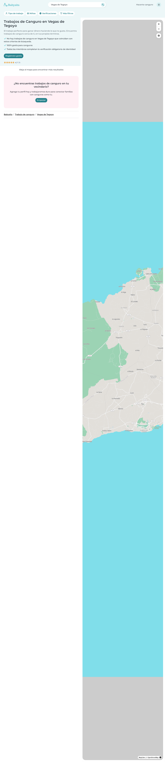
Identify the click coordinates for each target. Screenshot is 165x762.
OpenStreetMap (153, 757)
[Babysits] (11, 4)
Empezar (41, 100)
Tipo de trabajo (15, 13)
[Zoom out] (158, 29)
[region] (122, 390)
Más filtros (67, 13)
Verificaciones (49, 13)
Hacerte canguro (144, 4)
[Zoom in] (158, 24)
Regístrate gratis (13, 56)
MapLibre (142, 757)
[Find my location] (158, 35)
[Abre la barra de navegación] (159, 4)
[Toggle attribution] (160, 757)
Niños (32, 13)
